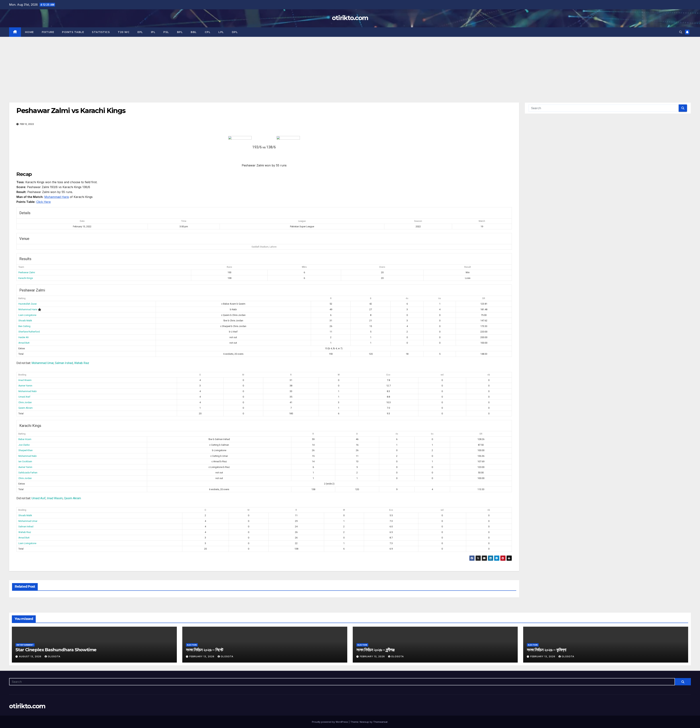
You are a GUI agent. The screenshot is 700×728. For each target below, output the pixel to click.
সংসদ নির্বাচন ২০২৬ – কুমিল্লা (546, 649)
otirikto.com (350, 18)
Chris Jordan (25, 402)
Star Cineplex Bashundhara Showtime (55, 649)
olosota (54, 656)
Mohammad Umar (43, 363)
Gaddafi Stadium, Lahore (264, 247)
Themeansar (380, 721)
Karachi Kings (25, 278)
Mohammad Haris (56, 197)
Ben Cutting (24, 326)
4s (407, 298)
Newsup (364, 721)
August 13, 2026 (30, 656)
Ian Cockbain (25, 461)
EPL (140, 32)
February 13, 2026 (202, 656)
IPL (153, 32)
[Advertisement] (350, 64)
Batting (22, 298)
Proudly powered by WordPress (330, 721)
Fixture (48, 32)
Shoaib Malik (25, 320)
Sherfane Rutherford (29, 331)
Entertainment (25, 645)
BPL (180, 32)
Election (192, 645)
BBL (194, 32)
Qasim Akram (25, 407)
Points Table (73, 32)
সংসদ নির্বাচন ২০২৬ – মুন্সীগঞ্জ (375, 649)
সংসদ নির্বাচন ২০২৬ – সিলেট (204, 649)
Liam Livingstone (27, 315)
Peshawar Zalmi (26, 272)
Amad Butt (24, 342)
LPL (221, 32)
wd (442, 374)
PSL (166, 32)
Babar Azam (24, 439)
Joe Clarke (24, 444)
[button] (680, 32)
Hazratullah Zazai (27, 303)
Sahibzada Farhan (27, 472)
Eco (388, 374)
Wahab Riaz (81, 363)
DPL (235, 32)
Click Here (43, 202)
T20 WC (123, 32)
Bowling (22, 374)
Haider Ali (23, 337)
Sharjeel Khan (25, 450)
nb (488, 374)
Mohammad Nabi (27, 391)
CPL (208, 32)
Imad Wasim (25, 380)
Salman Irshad (64, 363)
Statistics (101, 32)
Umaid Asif (24, 396)
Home (29, 32)
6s (439, 298)
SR (483, 298)
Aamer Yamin (25, 385)
